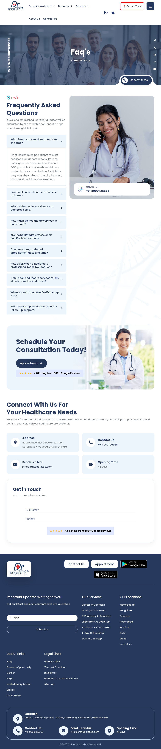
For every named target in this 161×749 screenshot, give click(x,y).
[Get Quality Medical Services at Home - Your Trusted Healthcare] (19, 569)
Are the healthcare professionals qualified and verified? (31, 236)
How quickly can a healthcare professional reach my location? (31, 265)
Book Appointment (40, 6)
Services (81, 6)
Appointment (29, 363)
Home (74, 60)
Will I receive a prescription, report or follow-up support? (34, 308)
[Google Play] (106, 12)
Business (63, 6)
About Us (34, 18)
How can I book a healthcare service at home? (34, 193)
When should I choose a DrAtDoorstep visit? (35, 294)
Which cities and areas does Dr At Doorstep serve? (32, 208)
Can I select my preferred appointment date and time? (29, 251)
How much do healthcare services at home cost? (34, 222)
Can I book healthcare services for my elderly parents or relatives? (35, 279)
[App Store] (113, 12)
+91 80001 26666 (138, 80)
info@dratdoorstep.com (37, 467)
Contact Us (50, 18)
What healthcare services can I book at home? (34, 141)
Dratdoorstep (74, 744)
